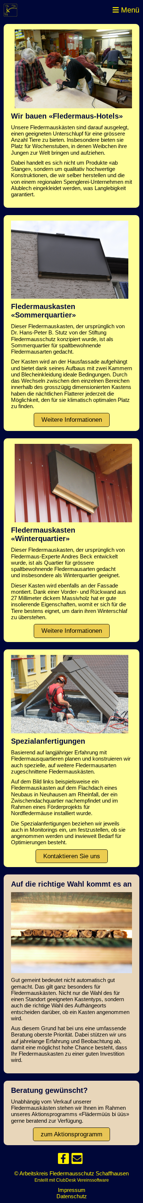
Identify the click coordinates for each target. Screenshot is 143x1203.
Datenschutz (71, 1196)
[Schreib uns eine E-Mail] (77, 1160)
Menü (129, 10)
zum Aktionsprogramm (71, 1134)
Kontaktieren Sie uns (71, 856)
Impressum (71, 1190)
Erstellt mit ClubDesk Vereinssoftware (71, 1180)
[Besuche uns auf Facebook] (63, 1160)
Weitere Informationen (71, 419)
